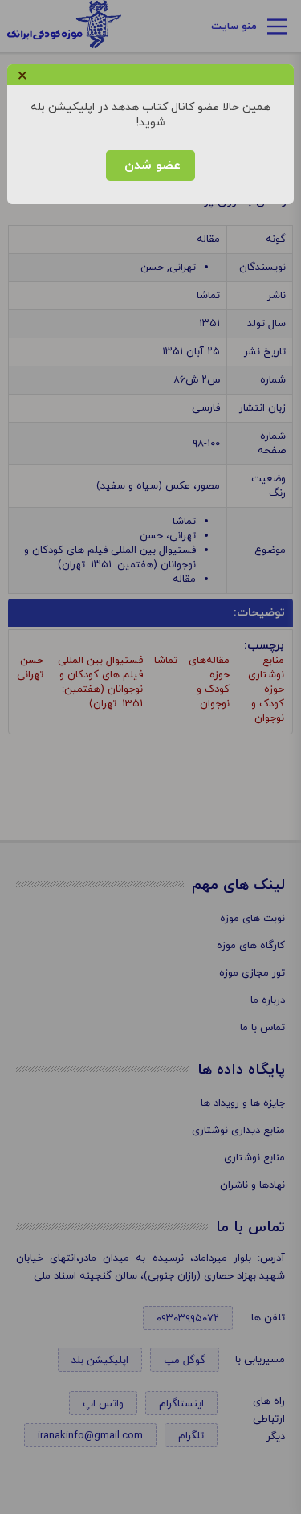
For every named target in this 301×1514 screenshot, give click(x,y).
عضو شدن (150, 165)
